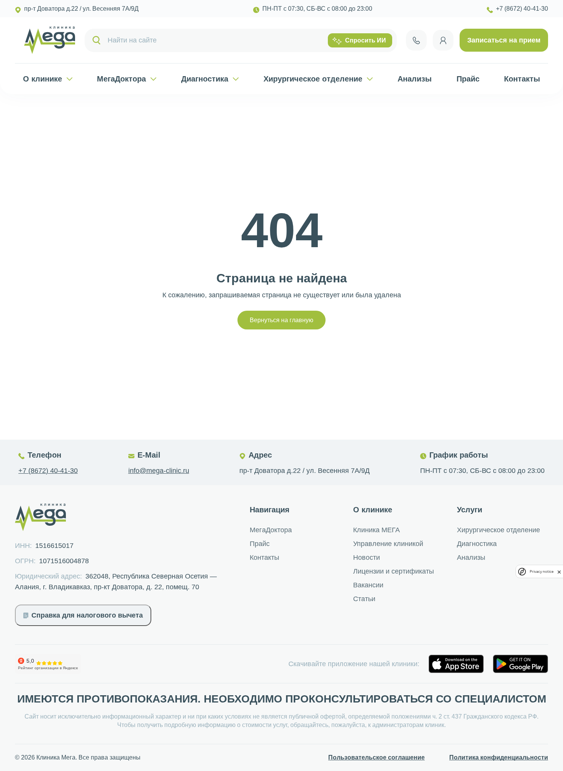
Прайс (468, 79)
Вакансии (368, 585)
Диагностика (204, 79)
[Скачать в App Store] (456, 664)
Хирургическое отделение (312, 79)
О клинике (42, 79)
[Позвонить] (416, 40)
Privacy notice (541, 571)
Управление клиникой (388, 544)
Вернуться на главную (281, 320)
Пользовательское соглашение (376, 757)
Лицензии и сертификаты (393, 571)
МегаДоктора (121, 79)
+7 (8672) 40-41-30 (48, 470)
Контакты (522, 79)
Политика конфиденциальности (498, 757)
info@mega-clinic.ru (158, 470)
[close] (559, 571)
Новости (366, 557)
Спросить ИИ (365, 40)
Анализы (415, 79)
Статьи (364, 599)
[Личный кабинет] (443, 40)
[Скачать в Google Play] (520, 664)
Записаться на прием (503, 40)
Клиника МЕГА (376, 530)
